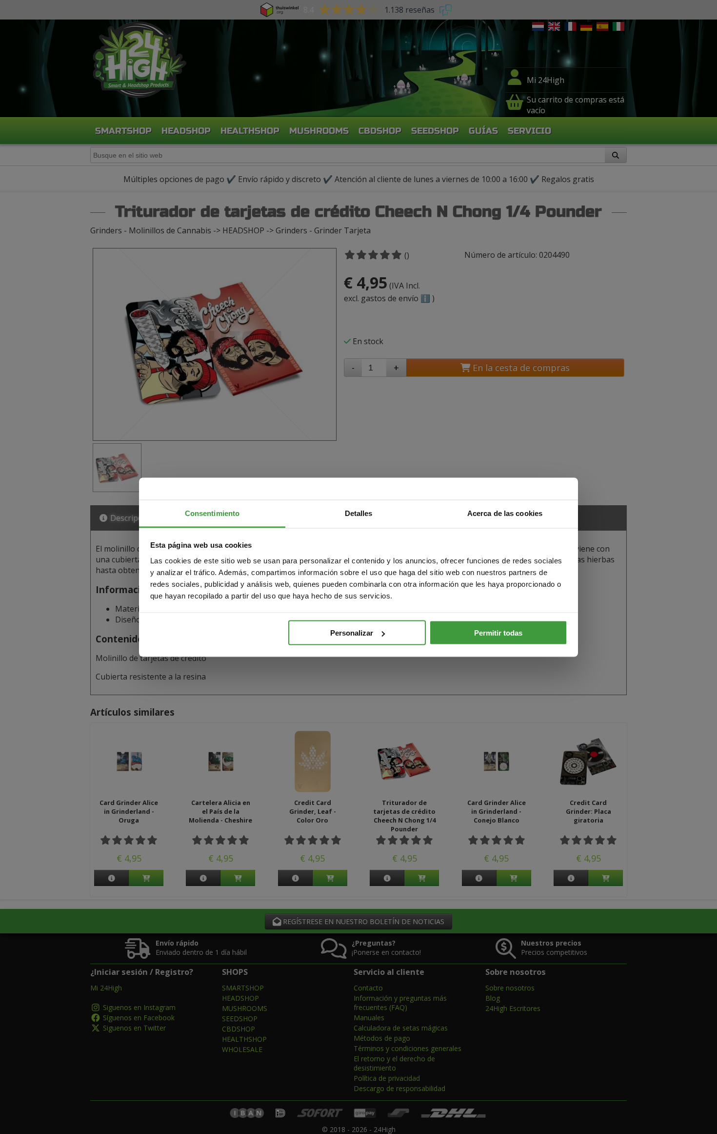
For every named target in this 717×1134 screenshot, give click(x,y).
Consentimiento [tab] (212, 513)
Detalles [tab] (359, 513)
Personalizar (351, 633)
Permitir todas (498, 633)
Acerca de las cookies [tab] (504, 513)
